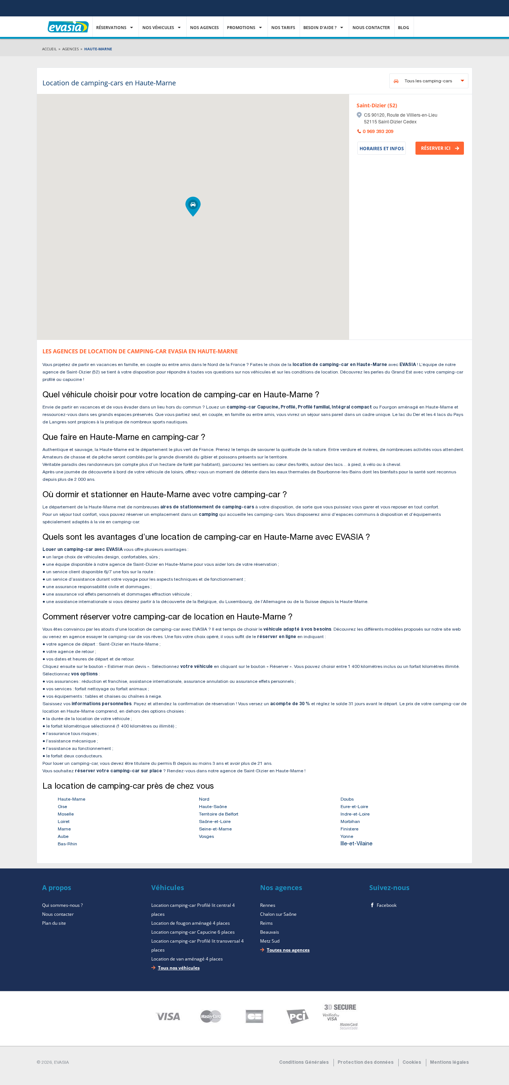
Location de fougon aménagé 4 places (190, 923)
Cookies (411, 1062)
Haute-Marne (71, 799)
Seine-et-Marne (215, 829)
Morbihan (350, 822)
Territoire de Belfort (218, 814)
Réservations (111, 27)
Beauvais (269, 932)
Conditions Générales (304, 1062)
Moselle (66, 814)
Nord (204, 799)
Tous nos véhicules (179, 968)
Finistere (349, 829)
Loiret (64, 822)
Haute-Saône (213, 807)
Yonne (347, 837)
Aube (63, 837)
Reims (266, 923)
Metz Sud (269, 941)
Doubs (347, 799)
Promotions (241, 27)
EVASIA (68, 22)
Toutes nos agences (288, 950)
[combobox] (428, 80)
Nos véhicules (158, 27)
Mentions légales (449, 1062)
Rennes (267, 905)
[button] (193, 206)
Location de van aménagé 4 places (187, 959)
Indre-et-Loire (355, 814)
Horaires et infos (382, 148)
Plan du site (54, 923)
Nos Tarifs (283, 27)
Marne (64, 829)
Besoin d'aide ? (320, 27)
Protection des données (365, 1062)
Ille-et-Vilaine (356, 844)
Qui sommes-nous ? (62, 905)
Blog (404, 27)
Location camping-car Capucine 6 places (193, 932)
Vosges (206, 837)
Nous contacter (371, 27)
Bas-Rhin (67, 844)
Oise (62, 807)
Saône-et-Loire (215, 822)
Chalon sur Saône (278, 914)
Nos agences (205, 27)
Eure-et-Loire (354, 807)
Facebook (386, 905)
